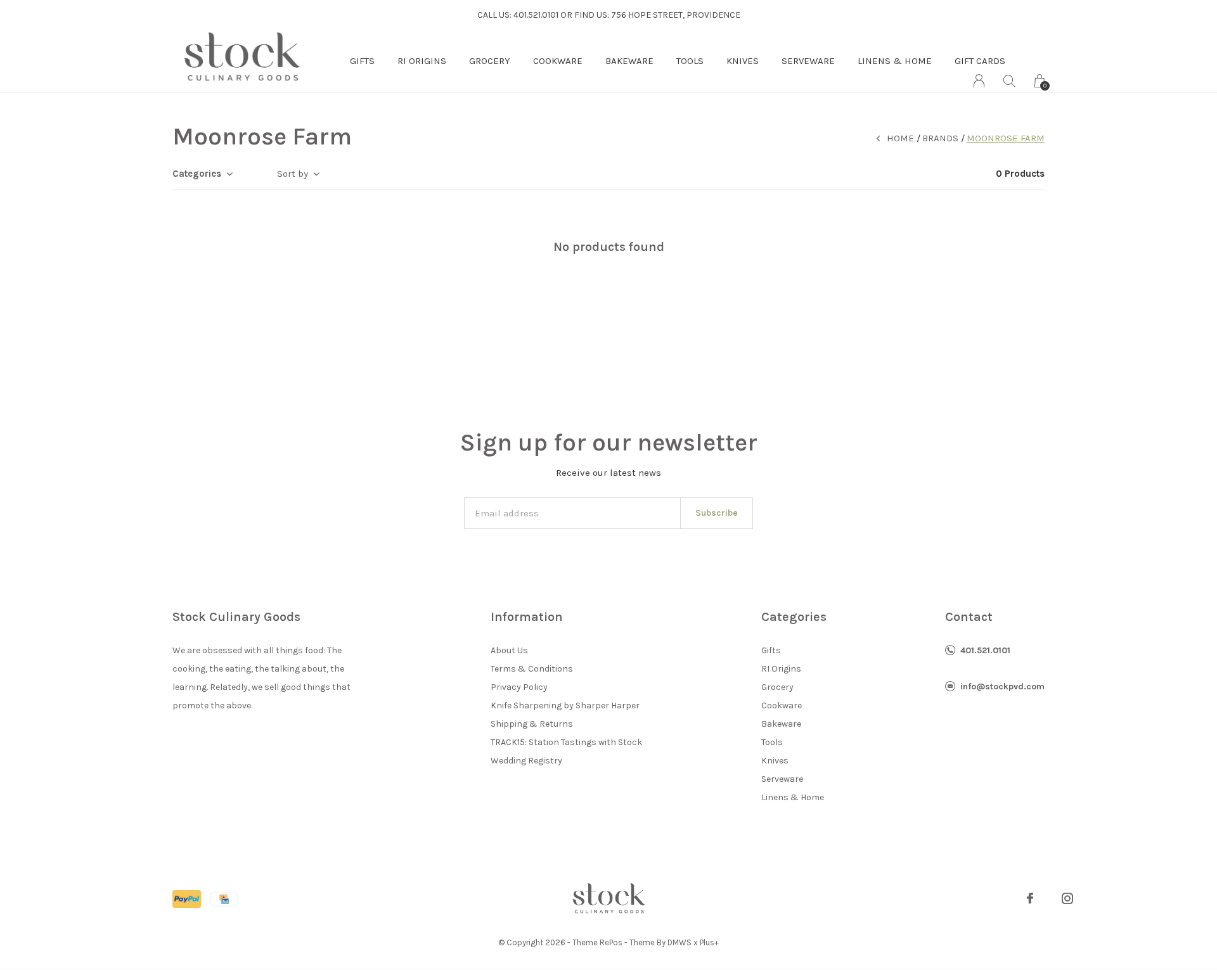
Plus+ (709, 942)
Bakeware (629, 61)
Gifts (362, 61)
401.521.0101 (985, 650)
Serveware (808, 61)
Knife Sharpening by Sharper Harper (565, 705)
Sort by (292, 173)
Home (900, 138)
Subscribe (716, 512)
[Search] (1009, 81)
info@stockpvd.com (1002, 686)
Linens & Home (895, 61)
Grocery (489, 61)
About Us (509, 650)
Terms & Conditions (532, 668)
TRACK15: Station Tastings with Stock (566, 742)
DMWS (679, 942)
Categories (196, 173)
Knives (742, 61)
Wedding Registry (526, 760)
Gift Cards (980, 61)
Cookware (558, 61)
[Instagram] (1067, 898)
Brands (940, 138)
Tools (690, 61)
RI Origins (421, 61)
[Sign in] (979, 81)
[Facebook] (1030, 898)
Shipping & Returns (532, 723)
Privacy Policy (519, 687)
